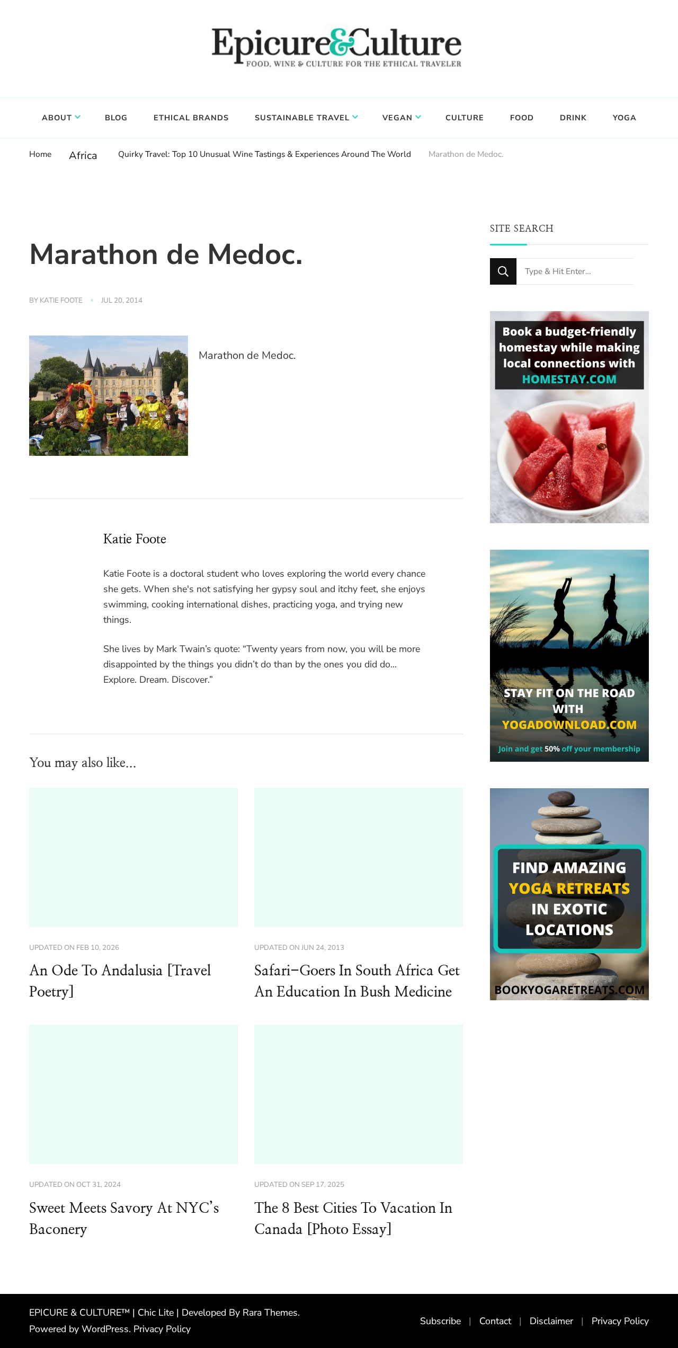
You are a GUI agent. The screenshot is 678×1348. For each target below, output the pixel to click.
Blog (116, 117)
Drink (573, 117)
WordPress (105, 1329)
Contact (495, 1321)
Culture (464, 117)
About (57, 117)
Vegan (397, 117)
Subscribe (440, 1321)
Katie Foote (61, 300)
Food (522, 117)
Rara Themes (270, 1312)
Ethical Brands (191, 117)
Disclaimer (551, 1321)
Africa (83, 155)
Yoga (625, 117)
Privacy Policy (162, 1329)
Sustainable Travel (302, 117)
